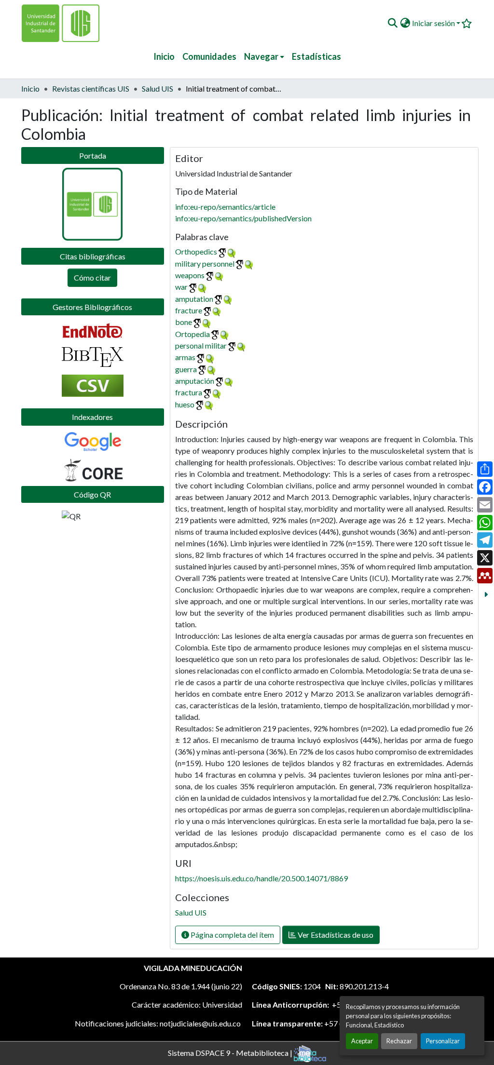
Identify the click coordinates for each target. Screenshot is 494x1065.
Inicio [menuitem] (164, 56)
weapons (190, 275)
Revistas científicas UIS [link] (90, 88)
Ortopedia (192, 333)
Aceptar (362, 1041)
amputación (194, 380)
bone (183, 321)
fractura (188, 392)
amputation (194, 298)
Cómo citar (92, 277)
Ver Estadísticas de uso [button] (334, 934)
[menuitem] (264, 56)
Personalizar (443, 1041)
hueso (184, 404)
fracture (188, 310)
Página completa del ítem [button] (231, 934)
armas (185, 357)
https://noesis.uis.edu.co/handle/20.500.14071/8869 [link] (261, 878)
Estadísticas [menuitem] (316, 56)
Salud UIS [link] (157, 88)
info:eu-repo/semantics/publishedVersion (243, 218)
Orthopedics (196, 251)
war (181, 286)
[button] (392, 23)
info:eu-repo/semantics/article (225, 206)
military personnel (204, 263)
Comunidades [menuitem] (209, 56)
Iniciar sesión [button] (434, 22)
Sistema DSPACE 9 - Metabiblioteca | (231, 1052)
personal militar (201, 345)
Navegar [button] (261, 56)
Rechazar (399, 1041)
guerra (186, 369)
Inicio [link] (30, 88)
